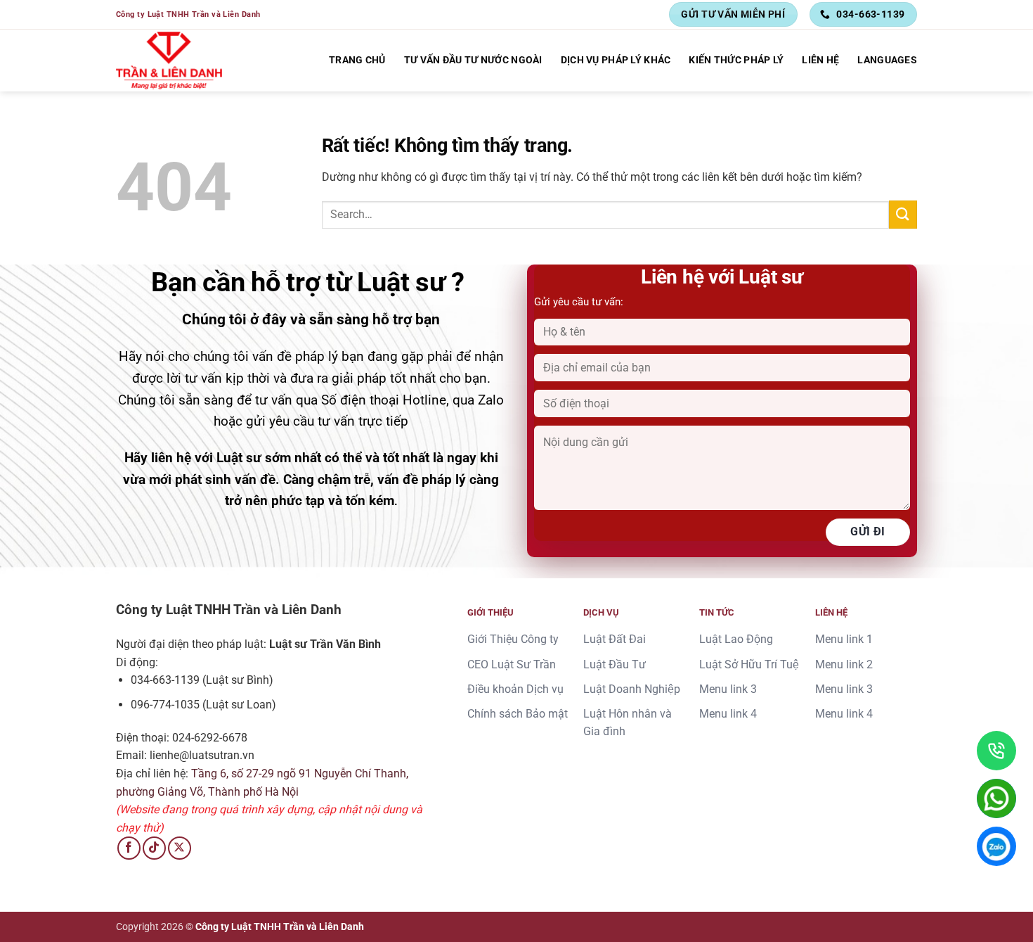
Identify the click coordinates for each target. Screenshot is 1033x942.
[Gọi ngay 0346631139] (996, 750)
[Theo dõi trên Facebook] (129, 848)
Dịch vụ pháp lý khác (616, 60)
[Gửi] (903, 214)
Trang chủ (357, 60)
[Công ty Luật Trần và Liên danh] (169, 60)
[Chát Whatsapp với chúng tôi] (996, 798)
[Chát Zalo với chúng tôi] (996, 846)
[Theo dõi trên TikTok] (154, 848)
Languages (887, 60)
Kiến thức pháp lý (736, 60)
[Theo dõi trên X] (179, 848)
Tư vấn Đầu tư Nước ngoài (473, 60)
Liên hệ (820, 60)
